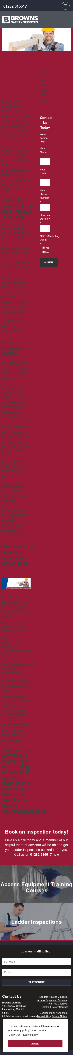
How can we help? (45, 216)
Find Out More (36, 894)
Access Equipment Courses (52, 1000)
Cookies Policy (47, 1012)
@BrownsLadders (24, 810)
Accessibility (43, 1016)
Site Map (62, 1012)
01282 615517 (15, 6)
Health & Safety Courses (55, 1007)
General (43, 69)
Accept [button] (35, 1043)
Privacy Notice (59, 1016)
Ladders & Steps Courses (53, 996)
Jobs (42, 79)
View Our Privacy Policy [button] (23, 1034)
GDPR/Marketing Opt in (45, 237)
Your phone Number (44, 194)
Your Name (43, 150)
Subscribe (36, 982)
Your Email (43, 171)
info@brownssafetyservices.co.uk (20, 1016)
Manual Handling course (16, 614)
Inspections (45, 74)
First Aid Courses (57, 1003)
